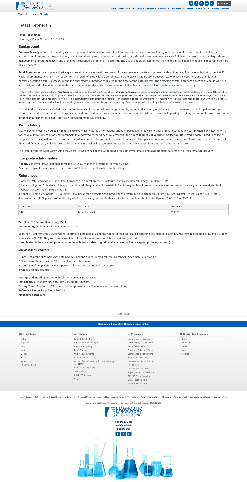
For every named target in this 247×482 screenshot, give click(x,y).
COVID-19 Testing (82, 375)
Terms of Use (80, 371)
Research (123, 8)
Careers (189, 8)
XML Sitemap (155, 403)
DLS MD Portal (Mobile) (139, 376)
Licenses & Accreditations (200, 397)
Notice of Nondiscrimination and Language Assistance (95, 362)
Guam (23, 357)
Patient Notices (81, 357)
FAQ (185, 397)
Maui (23, 350)
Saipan (24, 361)
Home (113, 8)
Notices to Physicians (138, 357)
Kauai (23, 346)
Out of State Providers (138, 368)
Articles (225, 8)
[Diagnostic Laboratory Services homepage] (123, 415)
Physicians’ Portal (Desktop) (141, 372)
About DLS (201, 8)
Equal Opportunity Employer (63, 397)
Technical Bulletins (137, 346)
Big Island (25, 342)
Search (217, 397)
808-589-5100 (123, 425)
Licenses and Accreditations (141, 361)
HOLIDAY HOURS (28, 365)
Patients (162, 8)
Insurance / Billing (83, 346)
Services (150, 8)
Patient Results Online (84, 339)
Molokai (24, 353)
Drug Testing (80, 350)
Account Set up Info (137, 383)
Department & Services (139, 339)
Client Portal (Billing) (137, 379)
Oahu (23, 339)
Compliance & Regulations (140, 353)
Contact (215, 8)
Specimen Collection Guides (141, 350)
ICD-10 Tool (133, 365)
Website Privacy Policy (84, 367)
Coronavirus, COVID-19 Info (141, 342)
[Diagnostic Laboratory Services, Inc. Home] (34, 10)
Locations (224, 3)
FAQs (76, 378)
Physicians (176, 8)
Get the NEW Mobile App (86, 342)
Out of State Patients (84, 353)
